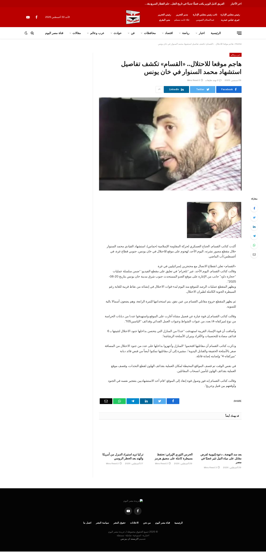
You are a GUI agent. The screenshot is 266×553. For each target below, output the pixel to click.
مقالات (77, 33)
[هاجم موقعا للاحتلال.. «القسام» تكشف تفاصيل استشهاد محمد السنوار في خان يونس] (170, 144)
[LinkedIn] (254, 226)
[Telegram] (254, 236)
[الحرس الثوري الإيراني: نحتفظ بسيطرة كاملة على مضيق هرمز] (170, 437)
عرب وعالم (97, 33)
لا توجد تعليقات (211, 80)
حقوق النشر (119, 522)
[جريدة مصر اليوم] (133, 17)
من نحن (147, 522)
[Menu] (239, 33)
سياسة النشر (102, 522)
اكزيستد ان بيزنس (130, 538)
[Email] (254, 254)
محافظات (150, 33)
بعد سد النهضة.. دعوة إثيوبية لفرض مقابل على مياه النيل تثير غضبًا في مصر (221, 458)
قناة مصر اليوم (162, 522)
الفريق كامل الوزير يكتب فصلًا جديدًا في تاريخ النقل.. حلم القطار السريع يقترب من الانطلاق (183, 3)
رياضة (185, 33)
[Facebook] (254, 208)
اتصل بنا (87, 522)
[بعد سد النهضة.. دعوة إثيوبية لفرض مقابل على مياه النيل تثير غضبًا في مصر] (219, 437)
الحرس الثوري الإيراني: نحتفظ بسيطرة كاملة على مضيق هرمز (173, 456)
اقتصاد (169, 33)
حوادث (118, 33)
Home (238, 44)
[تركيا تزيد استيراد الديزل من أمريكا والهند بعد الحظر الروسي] (121, 437)
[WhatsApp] (254, 245)
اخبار (202, 33)
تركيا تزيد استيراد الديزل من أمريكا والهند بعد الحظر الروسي (122, 456)
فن (133, 33)
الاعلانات (134, 522)
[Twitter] (254, 217)
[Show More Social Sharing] (159, 89)
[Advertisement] (37, 79)
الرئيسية (216, 33)
